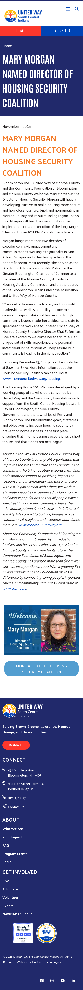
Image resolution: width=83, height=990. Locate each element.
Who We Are (12, 828)
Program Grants (14, 853)
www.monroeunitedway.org (39, 524)
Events (8, 905)
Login (6, 862)
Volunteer (62, 30)
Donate (21, 30)
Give (5, 880)
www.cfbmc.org (14, 588)
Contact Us (16, 807)
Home (7, 45)
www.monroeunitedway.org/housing (31, 378)
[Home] (41, 0)
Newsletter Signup (17, 914)
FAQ (5, 845)
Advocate (10, 889)
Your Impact (12, 837)
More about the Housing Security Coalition (41, 668)
